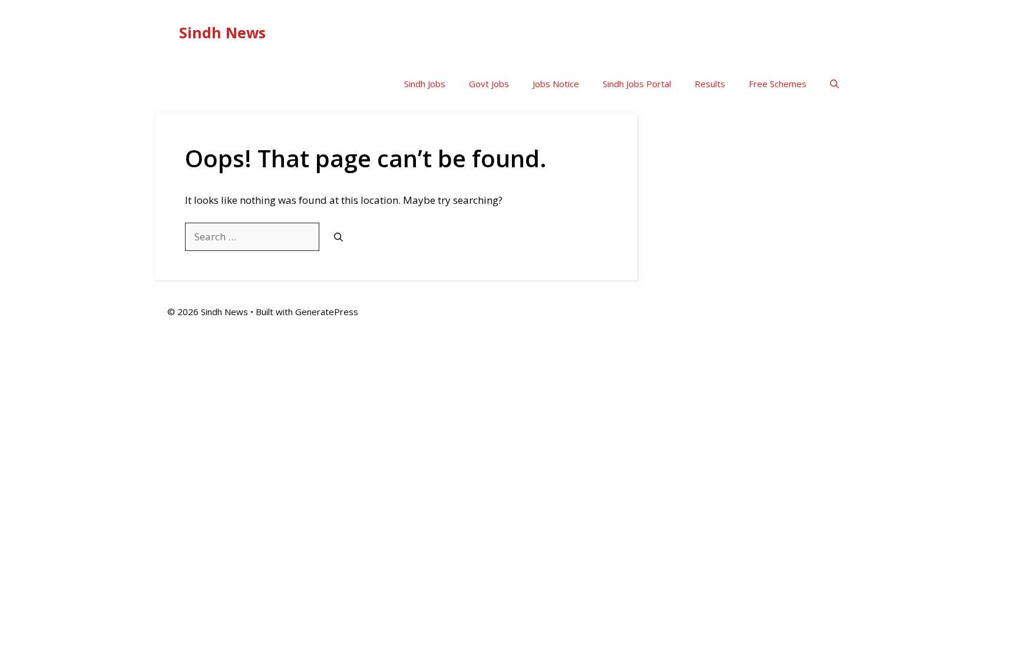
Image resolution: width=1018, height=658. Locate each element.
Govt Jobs (489, 84)
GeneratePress (326, 312)
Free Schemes (778, 84)
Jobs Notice (556, 84)
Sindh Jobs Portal (637, 84)
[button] (834, 84)
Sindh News (222, 32)
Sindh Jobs (424, 84)
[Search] (338, 237)
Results (710, 84)
